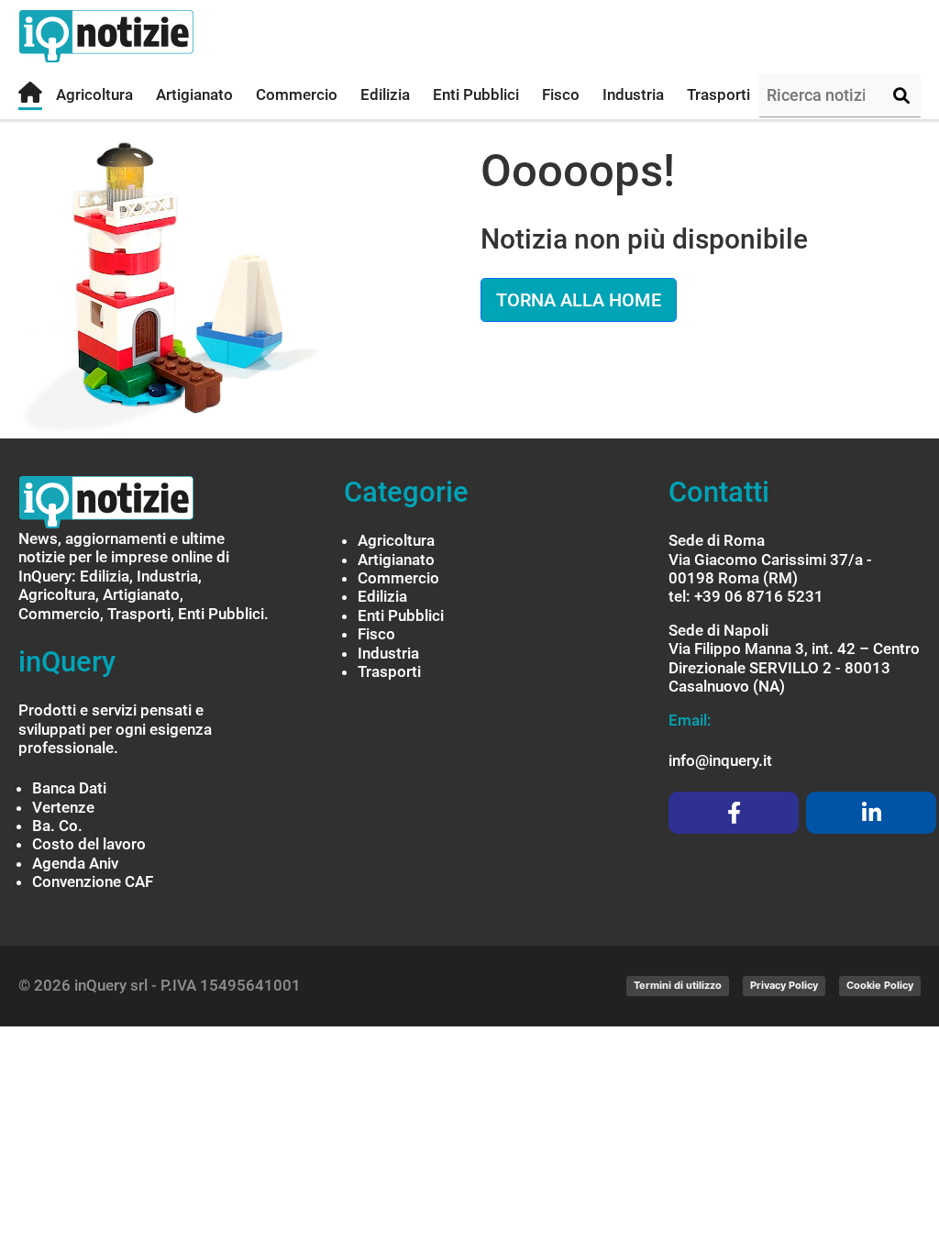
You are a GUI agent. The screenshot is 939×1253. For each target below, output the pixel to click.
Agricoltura (396, 540)
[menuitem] (30, 96)
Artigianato (396, 559)
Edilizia (382, 596)
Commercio (398, 578)
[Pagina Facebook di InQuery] (733, 813)
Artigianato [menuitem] (194, 94)
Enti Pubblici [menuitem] (476, 94)
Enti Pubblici (401, 615)
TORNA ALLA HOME (578, 300)
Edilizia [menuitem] (385, 94)
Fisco (376, 634)
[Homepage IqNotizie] (142, 36)
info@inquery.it (720, 760)
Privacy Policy (784, 985)
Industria (388, 653)
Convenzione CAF (92, 881)
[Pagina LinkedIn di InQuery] (871, 813)
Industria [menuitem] (633, 94)
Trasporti (389, 671)
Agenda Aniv (75, 863)
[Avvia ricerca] (901, 96)
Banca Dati (69, 788)
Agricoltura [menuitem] (94, 94)
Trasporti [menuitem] (718, 94)
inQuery (67, 662)
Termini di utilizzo (678, 985)
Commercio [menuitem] (296, 94)
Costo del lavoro (89, 844)
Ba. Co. (57, 825)
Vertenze (63, 807)
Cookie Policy (879, 985)
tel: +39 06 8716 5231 (745, 596)
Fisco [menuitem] (561, 94)
